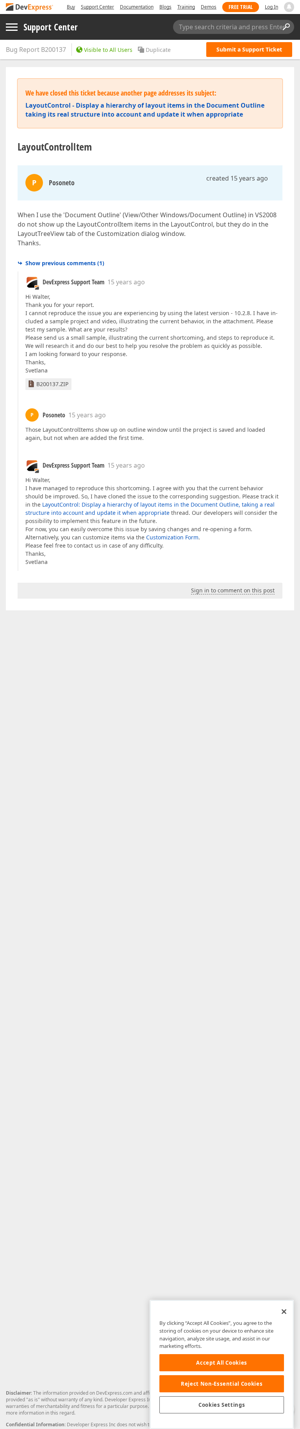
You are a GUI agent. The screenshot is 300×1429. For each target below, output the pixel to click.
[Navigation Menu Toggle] (12, 27)
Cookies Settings (221, 1404)
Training (186, 7)
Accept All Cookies (221, 1362)
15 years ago (126, 282)
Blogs (165, 7)
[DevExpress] (30, 7)
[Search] (286, 27)
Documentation (137, 7)
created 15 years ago (237, 178)
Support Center (97, 7)
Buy (71, 7)
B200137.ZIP (52, 384)
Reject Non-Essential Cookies (221, 1383)
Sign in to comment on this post (233, 590)
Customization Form (172, 537)
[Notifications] (289, 7)
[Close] (284, 1311)
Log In (271, 7)
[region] (222, 1364)
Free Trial (241, 7)
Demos (208, 7)
